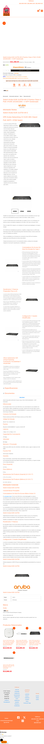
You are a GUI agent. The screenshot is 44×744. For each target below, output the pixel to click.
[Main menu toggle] (42, 11)
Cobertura (27, 697)
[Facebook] (18, 717)
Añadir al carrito (25, 70)
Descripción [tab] (5, 96)
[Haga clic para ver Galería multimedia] (14, 85)
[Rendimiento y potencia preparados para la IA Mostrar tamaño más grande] (32, 300)
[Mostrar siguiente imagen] (40, 198)
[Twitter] (24, 717)
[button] (22, 739)
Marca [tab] (21, 96)
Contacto (27, 699)
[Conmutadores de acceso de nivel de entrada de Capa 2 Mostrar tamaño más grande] (12, 265)
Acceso (37, 696)
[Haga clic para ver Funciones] (19, 85)
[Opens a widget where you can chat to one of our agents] (4, 742)
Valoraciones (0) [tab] (27, 96)
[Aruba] (6, 90)
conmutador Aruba (7, 496)
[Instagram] (22, 720)
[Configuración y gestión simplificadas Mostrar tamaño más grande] (12, 334)
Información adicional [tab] (14, 96)
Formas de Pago (27, 703)
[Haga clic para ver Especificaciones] (24, 85)
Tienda (37, 697)
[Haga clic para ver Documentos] (29, 85)
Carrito (37, 699)
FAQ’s (27, 701)
